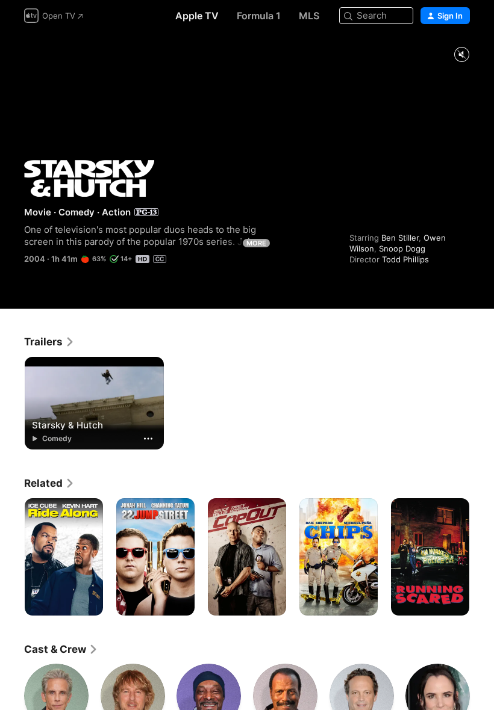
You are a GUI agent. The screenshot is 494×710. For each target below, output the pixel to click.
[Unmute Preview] (461, 55)
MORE (256, 243)
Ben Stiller (400, 237)
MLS (309, 16)
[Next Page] (482, 557)
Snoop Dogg (402, 248)
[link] (49, 341)
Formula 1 (259, 16)
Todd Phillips (405, 259)
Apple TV (197, 16)
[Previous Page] (12, 557)
